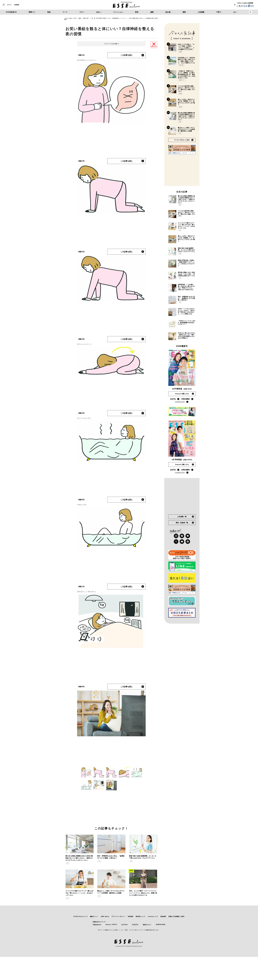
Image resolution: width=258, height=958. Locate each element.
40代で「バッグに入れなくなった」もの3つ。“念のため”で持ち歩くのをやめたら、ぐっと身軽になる (186, 311)
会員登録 (16, 4)
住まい (98, 12)
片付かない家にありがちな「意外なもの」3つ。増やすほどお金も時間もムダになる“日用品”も (186, 335)
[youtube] (182, 541)
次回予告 (173, 399)
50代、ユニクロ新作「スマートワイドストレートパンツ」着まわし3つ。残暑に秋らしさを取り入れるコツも (143, 893)
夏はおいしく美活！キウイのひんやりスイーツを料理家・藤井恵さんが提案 (110, 892)
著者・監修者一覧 (182, 522)
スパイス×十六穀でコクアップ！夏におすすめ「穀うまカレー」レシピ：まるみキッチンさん (80, 893)
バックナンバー (180, 402)
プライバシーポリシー (118, 916)
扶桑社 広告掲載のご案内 (176, 916)
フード (65, 12)
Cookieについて (153, 916)
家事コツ (32, 12)
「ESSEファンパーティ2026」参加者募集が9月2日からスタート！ (186, 322)
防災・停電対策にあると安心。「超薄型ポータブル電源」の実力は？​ (110, 857)
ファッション (118, 12)
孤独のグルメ (147, 924)
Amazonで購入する (182, 394)
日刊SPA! (135, 924)
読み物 (168, 12)
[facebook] (182, 536)
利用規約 (130, 916)
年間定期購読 (185, 399)
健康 (152, 12)
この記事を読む (126, 55)
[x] (176, 541)
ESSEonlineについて (81, 916)
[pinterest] (187, 541)
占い (235, 12)
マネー (81, 12)
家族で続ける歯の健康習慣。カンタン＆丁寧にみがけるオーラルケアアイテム (142, 857)
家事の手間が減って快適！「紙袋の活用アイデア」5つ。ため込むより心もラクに (186, 262)
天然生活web (97, 924)
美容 (136, 12)
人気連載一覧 (182, 516)
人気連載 (201, 12)
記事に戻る (154, 46)
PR (67, 863)
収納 (49, 12)
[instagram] (176, 536)
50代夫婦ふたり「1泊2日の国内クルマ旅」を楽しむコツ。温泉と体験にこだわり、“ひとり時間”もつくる (186, 60)
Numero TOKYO (111, 924)
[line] (187, 536)
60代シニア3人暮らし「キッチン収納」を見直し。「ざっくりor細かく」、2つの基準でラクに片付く (186, 47)
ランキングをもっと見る (182, 140)
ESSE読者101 (11, 12)
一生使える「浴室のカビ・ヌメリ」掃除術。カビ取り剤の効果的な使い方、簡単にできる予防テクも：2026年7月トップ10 (186, 74)
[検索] (192, 153)
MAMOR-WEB (160, 924)
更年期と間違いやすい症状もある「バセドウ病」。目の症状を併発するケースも (186, 274)
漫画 (184, 12)
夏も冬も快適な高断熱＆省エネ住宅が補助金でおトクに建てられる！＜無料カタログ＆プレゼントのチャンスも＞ (79, 858)
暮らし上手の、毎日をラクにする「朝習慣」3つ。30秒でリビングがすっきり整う (186, 102)
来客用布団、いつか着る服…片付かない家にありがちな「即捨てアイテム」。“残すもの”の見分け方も (186, 287)
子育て (218, 12)
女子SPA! (124, 924)
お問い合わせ (105, 916)
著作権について (141, 916)
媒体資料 (163, 916)
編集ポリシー (94, 916)
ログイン (9, 4)
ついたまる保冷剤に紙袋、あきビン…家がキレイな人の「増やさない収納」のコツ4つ (186, 88)
